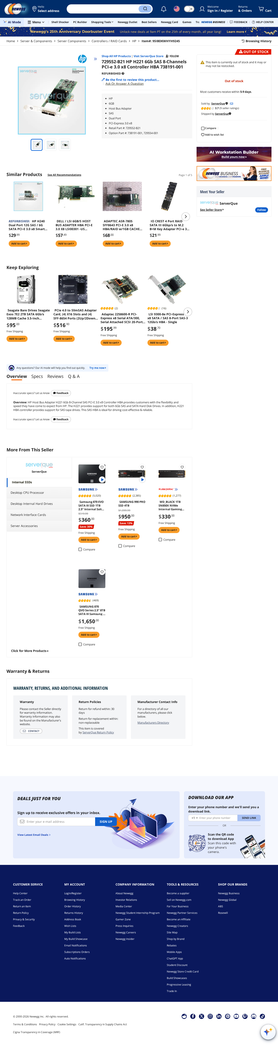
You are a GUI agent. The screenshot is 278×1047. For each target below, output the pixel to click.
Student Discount (177, 965)
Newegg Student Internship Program (138, 913)
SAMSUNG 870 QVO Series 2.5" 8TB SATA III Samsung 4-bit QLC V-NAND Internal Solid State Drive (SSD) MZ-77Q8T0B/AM (91, 610)
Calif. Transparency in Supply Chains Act (102, 1024)
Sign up (106, 821)
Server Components (72, 41)
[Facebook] (193, 1016)
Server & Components (36, 41)
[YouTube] (236, 1016)
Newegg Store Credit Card (183, 971)
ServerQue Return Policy (98, 732)
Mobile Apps (174, 952)
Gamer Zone (123, 919)
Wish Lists (70, 926)
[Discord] (253, 1016)
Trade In (172, 991)
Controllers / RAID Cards (109, 41)
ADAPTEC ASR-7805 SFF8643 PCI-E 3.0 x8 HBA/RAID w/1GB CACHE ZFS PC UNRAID (121, 225)
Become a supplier (178, 893)
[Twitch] (245, 1016)
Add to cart (18, 243)
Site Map (172, 932)
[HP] (84, 58)
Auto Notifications (75, 958)
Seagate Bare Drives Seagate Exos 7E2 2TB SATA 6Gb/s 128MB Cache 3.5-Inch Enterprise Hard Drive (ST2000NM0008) (28, 314)
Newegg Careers (126, 932)
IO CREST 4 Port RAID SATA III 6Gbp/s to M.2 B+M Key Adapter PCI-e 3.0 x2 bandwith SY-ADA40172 (169, 225)
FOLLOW (261, 210)
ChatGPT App (175, 958)
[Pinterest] (228, 1016)
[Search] (145, 9)
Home (11, 41)
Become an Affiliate (178, 919)
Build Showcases (177, 978)
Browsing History (74, 900)
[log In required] (102, 467)
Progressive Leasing (179, 984)
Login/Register (73, 893)
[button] (46, 9)
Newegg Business (229, 893)
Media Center (124, 906)
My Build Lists (72, 932)
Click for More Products (28, 651)
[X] (202, 1016)
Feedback (62, 393)
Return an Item (22, 906)
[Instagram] (210, 1016)
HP (134, 41)
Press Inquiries (124, 926)
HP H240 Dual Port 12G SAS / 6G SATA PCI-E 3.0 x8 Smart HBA (27, 225)
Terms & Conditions (25, 1024)
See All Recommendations (64, 175)
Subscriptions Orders (77, 952)
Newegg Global (227, 900)
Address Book (72, 919)
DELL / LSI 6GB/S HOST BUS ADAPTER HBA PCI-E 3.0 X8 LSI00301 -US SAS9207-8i (74, 225)
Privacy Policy (47, 1024)
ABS (220, 906)
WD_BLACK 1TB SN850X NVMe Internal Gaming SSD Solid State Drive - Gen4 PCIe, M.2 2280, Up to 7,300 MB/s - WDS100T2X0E (171, 505)
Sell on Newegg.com (179, 900)
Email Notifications (75, 945)
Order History (72, 906)
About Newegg (124, 893)
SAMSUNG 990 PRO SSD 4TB (131, 503)
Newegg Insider (125, 939)
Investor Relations (126, 900)
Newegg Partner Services (182, 913)
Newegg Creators (177, 926)
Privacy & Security (24, 919)
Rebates (172, 945)
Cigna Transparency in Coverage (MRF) (36, 1032)
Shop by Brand (175, 939)
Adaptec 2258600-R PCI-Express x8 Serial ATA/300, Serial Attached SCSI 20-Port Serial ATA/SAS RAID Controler (122, 318)
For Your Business (178, 906)
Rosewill (223, 913)
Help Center (20, 893)
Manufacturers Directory (153, 723)
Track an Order (22, 900)
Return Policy (21, 913)
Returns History (73, 913)
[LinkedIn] (219, 1016)
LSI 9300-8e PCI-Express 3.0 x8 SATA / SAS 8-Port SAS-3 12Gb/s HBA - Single (168, 318)
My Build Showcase (76, 939)
